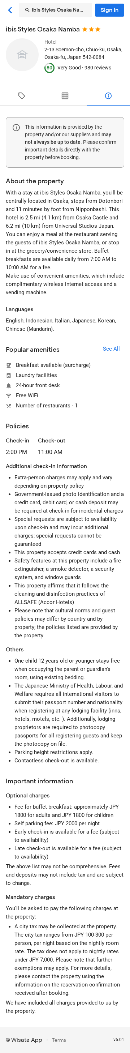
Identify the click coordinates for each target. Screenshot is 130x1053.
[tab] (21, 96)
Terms (59, 1040)
